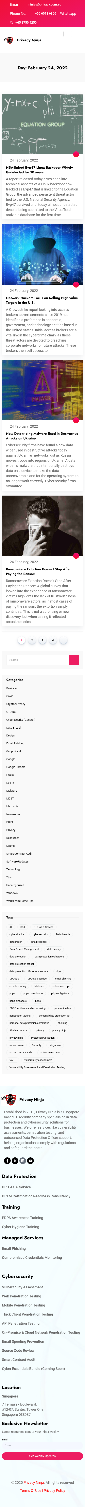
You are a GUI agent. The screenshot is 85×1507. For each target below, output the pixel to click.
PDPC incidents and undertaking (27, 1008)
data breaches (39, 941)
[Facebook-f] (7, 1160)
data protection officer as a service (28, 971)
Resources (12, 837)
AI (10, 927)
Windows (12, 893)
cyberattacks (16, 934)
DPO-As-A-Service (16, 1187)
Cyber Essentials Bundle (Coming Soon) (33, 1369)
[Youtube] (30, 1160)
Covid (9, 696)
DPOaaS (14, 978)
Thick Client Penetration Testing (27, 1314)
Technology (13, 869)
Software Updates (17, 861)
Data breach (63, 934)
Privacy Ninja (29, 40)
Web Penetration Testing (21, 1296)
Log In (10, 782)
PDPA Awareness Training (22, 1218)
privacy (40, 1030)
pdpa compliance (33, 993)
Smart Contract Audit (19, 853)
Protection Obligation (43, 1037)
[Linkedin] (22, 1160)
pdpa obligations (60, 993)
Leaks (10, 774)
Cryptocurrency (15, 704)
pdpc (38, 1000)
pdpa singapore (18, 1000)
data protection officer (21, 963)
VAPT (12, 1060)
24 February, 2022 (24, 160)
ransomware (16, 1045)
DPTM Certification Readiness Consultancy (36, 1196)
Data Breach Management (24, 949)
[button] (68, 45)
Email (5, 1439)
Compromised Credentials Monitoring (32, 1257)
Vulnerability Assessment (22, 1287)
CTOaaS (11, 711)
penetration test (63, 1008)
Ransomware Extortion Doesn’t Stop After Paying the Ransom (38, 571)
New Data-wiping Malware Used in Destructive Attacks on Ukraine (42, 436)
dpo (59, 971)
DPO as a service (37, 978)
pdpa (12, 993)
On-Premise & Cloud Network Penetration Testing (41, 1332)
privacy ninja (59, 1030)
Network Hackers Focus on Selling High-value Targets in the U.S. (42, 300)
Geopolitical (13, 751)
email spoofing (17, 986)
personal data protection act (54, 1015)
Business (11, 688)
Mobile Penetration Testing (23, 1305)
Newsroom (13, 814)
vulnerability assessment (38, 1060)
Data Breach (14, 727)
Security (36, 1045)
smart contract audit (20, 1052)
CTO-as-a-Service (43, 927)
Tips (8, 877)
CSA (22, 927)
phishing (62, 1022)
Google (10, 759)
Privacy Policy (54, 1490)
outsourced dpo (61, 986)
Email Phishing (15, 743)
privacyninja (16, 1037)
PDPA (9, 822)
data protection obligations (49, 956)
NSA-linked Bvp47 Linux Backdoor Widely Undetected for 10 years (39, 170)
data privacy (54, 949)
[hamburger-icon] (67, 34)
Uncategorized (15, 885)
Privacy (10, 830)
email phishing (63, 978)
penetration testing (19, 1015)
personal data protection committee (29, 1022)
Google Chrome (15, 767)
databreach (15, 941)
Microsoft (12, 806)
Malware (11, 790)
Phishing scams (18, 1030)
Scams (10, 845)
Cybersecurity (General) (20, 719)
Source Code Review (18, 1350)
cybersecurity (40, 934)
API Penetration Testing (21, 1323)
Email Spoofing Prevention (23, 1341)
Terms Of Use (30, 1490)
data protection (17, 956)
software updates (50, 1052)
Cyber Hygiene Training (20, 1227)
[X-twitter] (15, 1160)
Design (10, 735)
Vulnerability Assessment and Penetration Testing (37, 1067)
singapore (55, 1045)
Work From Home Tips (19, 901)
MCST (10, 798)
